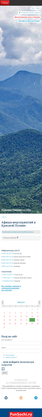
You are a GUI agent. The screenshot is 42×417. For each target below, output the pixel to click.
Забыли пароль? (11, 357)
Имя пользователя (6, 340)
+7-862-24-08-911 (7, 275)
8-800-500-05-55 (7, 253)
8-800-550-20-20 (7, 257)
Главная (3, 217)
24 (4, 323)
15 (32, 316)
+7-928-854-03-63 (7, 281)
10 (4, 316)
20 (21, 319)
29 (32, 323)
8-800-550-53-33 (7, 260)
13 (21, 316)
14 (26, 316)
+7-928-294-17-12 (7, 278)
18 (10, 319)
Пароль (3, 347)
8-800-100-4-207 (7, 266)
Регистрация (9, 355)
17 (4, 319)
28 (26, 323)
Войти (5, 373)
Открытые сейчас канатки (30, 13)
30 (37, 323)
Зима (38, 8)
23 (37, 319)
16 (37, 316)
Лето (33, 8)
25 (10, 323)
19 (15, 319)
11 (10, 316)
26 (15, 323)
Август (21, 302)
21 (26, 319)
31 (4, 327)
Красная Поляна (16, 209)
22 (32, 319)
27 (21, 323)
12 (15, 316)
